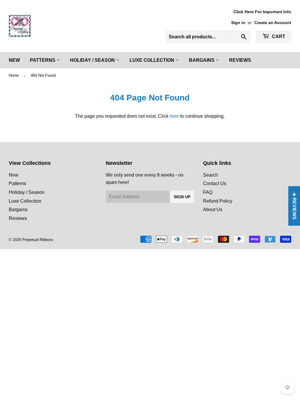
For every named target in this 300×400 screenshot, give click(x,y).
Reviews (240, 60)
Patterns (43, 60)
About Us (212, 209)
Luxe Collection (152, 60)
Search (210, 174)
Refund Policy (217, 201)
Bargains (202, 60)
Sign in (238, 22)
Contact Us (214, 183)
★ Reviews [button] (294, 206)
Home (14, 75)
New (14, 60)
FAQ (207, 192)
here (174, 116)
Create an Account (272, 22)
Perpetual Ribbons (37, 239)
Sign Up (182, 196)
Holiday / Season (93, 60)
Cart (278, 36)
